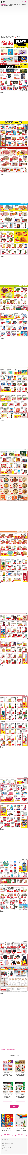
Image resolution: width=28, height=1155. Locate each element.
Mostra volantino (7, 1078)
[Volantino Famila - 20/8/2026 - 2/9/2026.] (8, 1066)
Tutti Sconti (7, 2)
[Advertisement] (14, 21)
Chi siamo (5, 1149)
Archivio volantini (6, 1147)
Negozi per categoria (7, 1144)
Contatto (4, 1150)
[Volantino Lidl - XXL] (7, 1120)
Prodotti (4, 1145)
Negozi (4, 1142)
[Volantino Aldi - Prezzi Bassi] (21, 1120)
